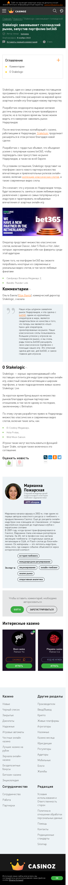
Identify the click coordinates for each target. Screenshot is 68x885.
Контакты (42, 829)
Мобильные (44, 760)
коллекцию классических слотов (40, 176)
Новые (6, 704)
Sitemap (42, 844)
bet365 (22, 315)
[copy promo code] (24, 659)
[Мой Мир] (50, 457)
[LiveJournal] (46, 457)
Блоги (40, 765)
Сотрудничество (11, 794)
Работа (6, 799)
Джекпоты (8, 720)
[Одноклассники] (55, 457)
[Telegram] (59, 457)
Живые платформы (48, 720)
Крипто (41, 715)
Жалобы (42, 771)
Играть (19, 666)
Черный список (11, 709)
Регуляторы (44, 748)
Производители (46, 704)
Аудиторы (42, 754)
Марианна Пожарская (34, 487)
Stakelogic (43, 133)
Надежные (8, 726)
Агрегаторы (44, 726)
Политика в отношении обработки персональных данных (49, 814)
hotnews (25, 34)
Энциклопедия (10, 780)
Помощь (42, 823)
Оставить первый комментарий (22, 42)
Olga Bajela (24, 295)
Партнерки (8, 805)
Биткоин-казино (11, 774)
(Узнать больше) (16, 880)
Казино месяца (45, 737)
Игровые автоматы (13, 732)
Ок (57, 878)
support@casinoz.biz (53, 4)
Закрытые (8, 715)
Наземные (43, 732)
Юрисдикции (44, 743)
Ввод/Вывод (44, 709)
